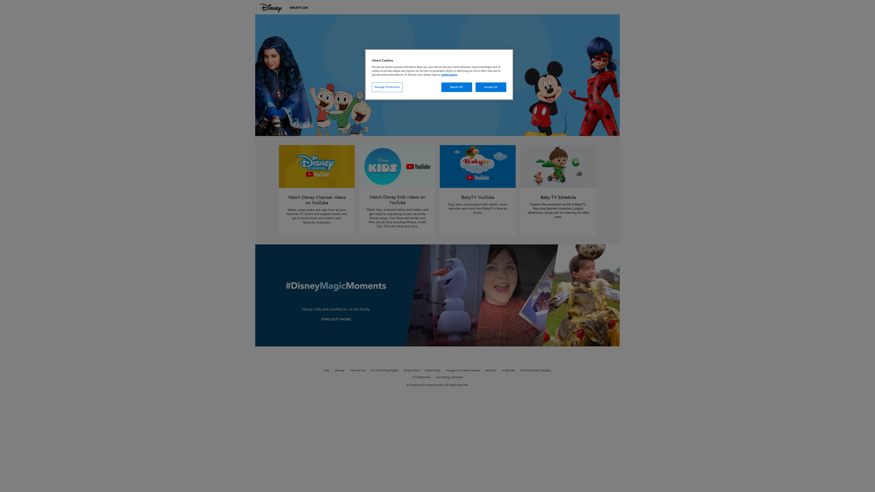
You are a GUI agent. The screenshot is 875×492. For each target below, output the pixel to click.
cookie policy (449, 74)
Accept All (491, 87)
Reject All (456, 87)
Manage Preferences (387, 87)
